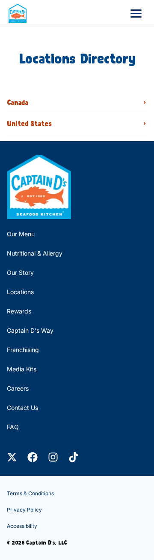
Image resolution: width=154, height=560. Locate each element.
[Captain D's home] (18, 13)
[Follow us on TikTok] (73, 457)
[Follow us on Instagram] (53, 457)
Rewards (19, 311)
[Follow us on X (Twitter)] (12, 457)
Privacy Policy (24, 509)
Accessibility (22, 526)
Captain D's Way (30, 330)
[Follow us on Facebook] (32, 457)
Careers (18, 388)
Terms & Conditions (30, 493)
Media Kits (21, 369)
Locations (20, 291)
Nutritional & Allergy (34, 253)
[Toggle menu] (136, 13)
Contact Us (22, 407)
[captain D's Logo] (39, 187)
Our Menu (21, 234)
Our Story (20, 272)
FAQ (13, 427)
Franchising (23, 349)
